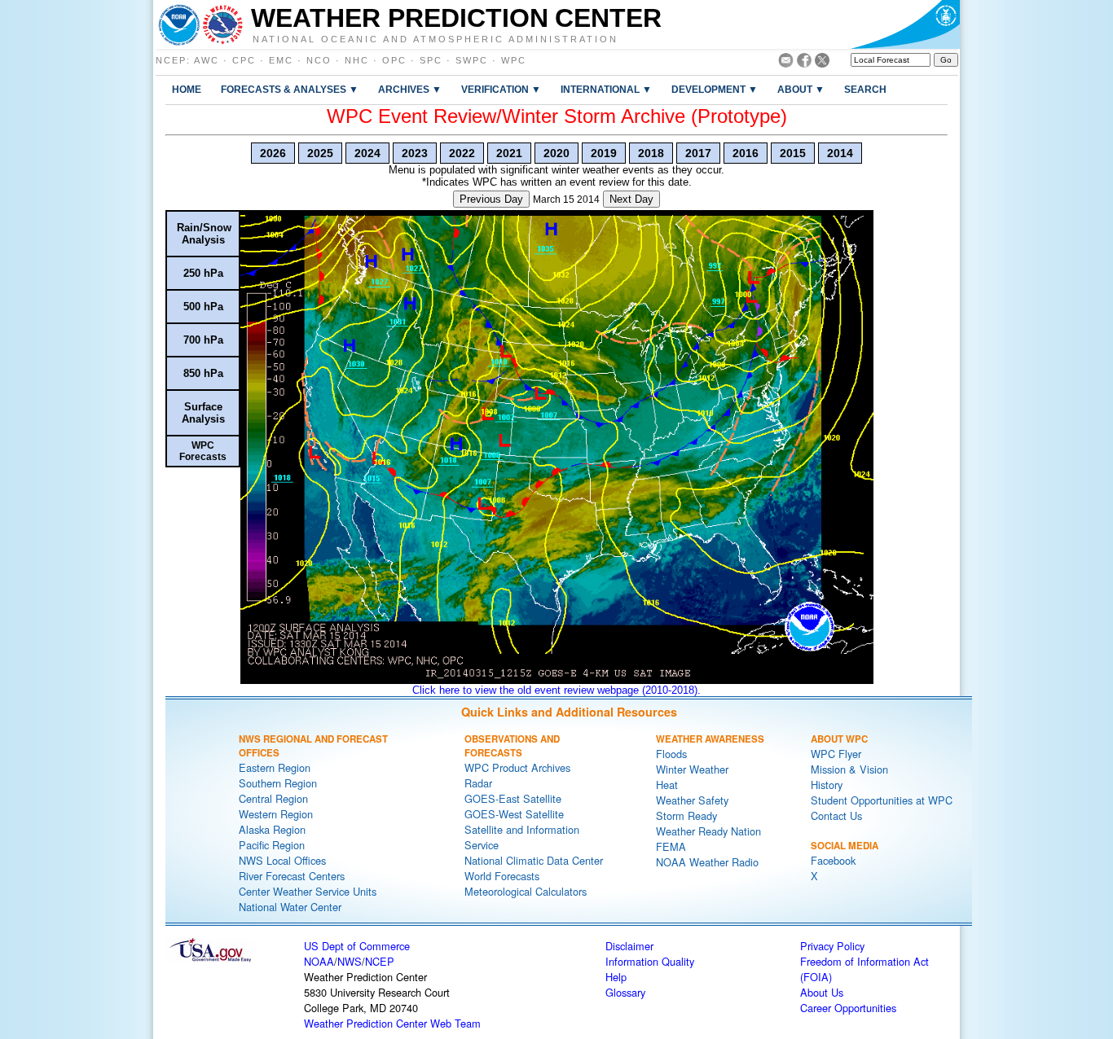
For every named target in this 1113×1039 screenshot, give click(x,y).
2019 (604, 153)
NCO (319, 60)
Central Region (273, 798)
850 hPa (203, 373)
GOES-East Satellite (512, 798)
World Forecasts (501, 875)
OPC (394, 60)
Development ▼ (714, 89)
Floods (671, 753)
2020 (556, 153)
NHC (357, 60)
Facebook (833, 860)
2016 (745, 153)
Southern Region (278, 783)
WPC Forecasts (203, 451)
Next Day (631, 199)
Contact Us (836, 815)
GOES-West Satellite (514, 814)
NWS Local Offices (282, 860)
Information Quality (649, 961)
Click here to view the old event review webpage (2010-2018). (556, 690)
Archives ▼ (410, 89)
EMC (281, 60)
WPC (513, 60)
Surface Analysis (203, 413)
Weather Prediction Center (456, 18)
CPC (244, 60)
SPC (431, 60)
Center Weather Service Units (307, 891)
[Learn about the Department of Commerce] (905, 24)
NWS (349, 961)
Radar (478, 783)
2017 (698, 153)
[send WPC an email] (786, 63)
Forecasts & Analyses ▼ (290, 89)
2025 (320, 153)
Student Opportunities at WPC (881, 800)
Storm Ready (686, 815)
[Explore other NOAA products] (179, 24)
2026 (273, 153)
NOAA (319, 961)
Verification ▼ (501, 89)
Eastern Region (274, 767)
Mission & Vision (849, 769)
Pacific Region (272, 845)
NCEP (171, 60)
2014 (840, 153)
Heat (667, 784)
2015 (793, 153)
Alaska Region (272, 829)
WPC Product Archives (517, 767)
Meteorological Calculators (525, 891)
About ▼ (801, 89)
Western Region (276, 814)
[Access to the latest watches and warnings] (222, 24)
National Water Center (290, 906)
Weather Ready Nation (708, 831)
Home (186, 89)
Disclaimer (629, 946)
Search (865, 89)
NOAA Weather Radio (707, 862)
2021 (509, 153)
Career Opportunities (848, 1007)
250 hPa (203, 273)
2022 (462, 153)
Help (616, 976)
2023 (415, 153)
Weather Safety (692, 800)
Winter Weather (692, 769)
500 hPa (203, 306)
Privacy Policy (832, 946)
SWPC (471, 60)
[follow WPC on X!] (822, 63)
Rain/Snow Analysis (204, 233)
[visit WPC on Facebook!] (804, 63)
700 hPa (203, 340)
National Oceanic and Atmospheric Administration (435, 38)
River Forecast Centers (292, 875)
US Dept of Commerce (357, 946)
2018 (651, 153)
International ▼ (606, 89)
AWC (206, 60)
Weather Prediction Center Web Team (392, 1023)
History (826, 784)
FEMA (671, 846)
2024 (367, 153)
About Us (821, 992)
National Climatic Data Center (533, 860)
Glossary (625, 992)
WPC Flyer (836, 753)
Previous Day (491, 199)
